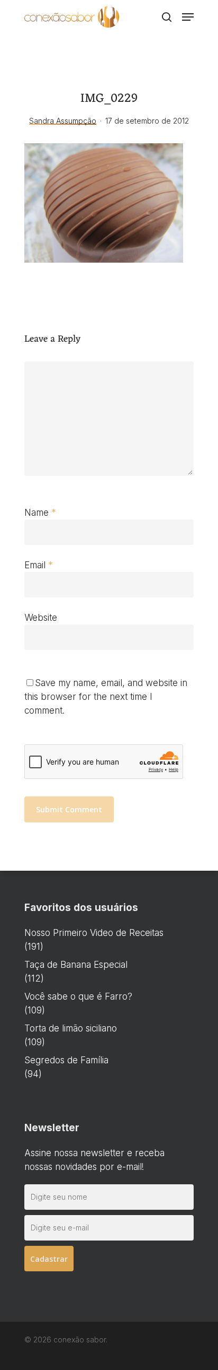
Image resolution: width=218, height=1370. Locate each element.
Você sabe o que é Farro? (78, 996)
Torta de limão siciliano (70, 1028)
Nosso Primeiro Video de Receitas (94, 932)
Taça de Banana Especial (76, 964)
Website (40, 617)
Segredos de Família (66, 1060)
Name (40, 512)
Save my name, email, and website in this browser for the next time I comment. (105, 697)
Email (38, 565)
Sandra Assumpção (62, 120)
